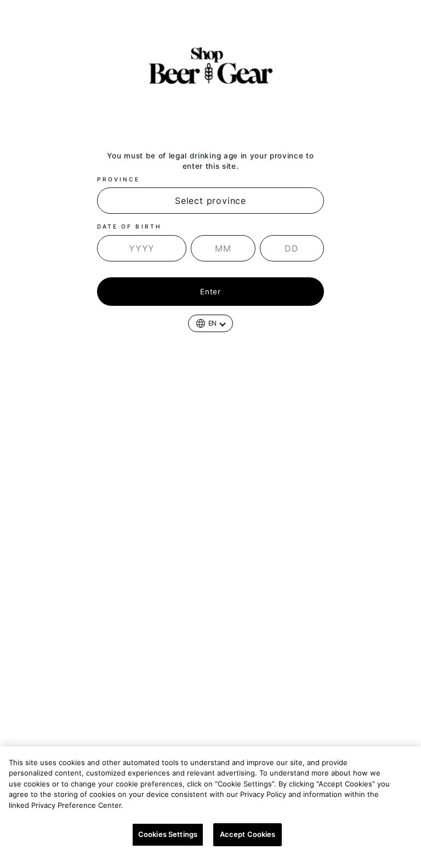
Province (118, 179)
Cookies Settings (167, 834)
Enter (210, 291)
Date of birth (129, 226)
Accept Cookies (248, 834)
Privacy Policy (153, 805)
